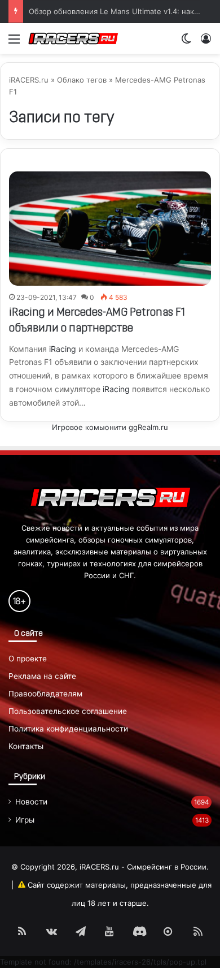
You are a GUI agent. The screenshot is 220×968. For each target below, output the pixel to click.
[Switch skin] (186, 42)
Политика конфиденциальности (68, 728)
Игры (24, 819)
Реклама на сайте (42, 676)
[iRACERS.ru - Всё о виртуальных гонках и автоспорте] (73, 38)
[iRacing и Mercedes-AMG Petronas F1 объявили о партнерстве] (110, 228)
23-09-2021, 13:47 (46, 297)
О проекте (27, 658)
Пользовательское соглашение (67, 711)
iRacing (62, 349)
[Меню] (14, 42)
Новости (31, 801)
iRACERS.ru (29, 79)
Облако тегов (82, 79)
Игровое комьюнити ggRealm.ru (110, 427)
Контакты (25, 746)
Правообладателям (45, 693)
